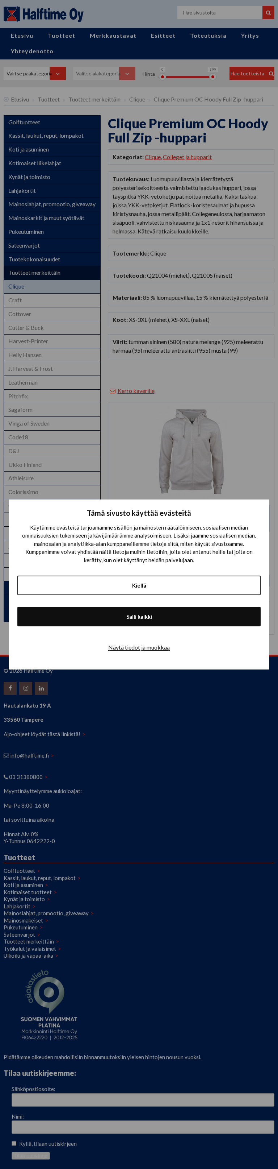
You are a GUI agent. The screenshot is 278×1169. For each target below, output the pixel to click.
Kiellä (139, 585)
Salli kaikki (139, 616)
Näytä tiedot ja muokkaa (139, 647)
